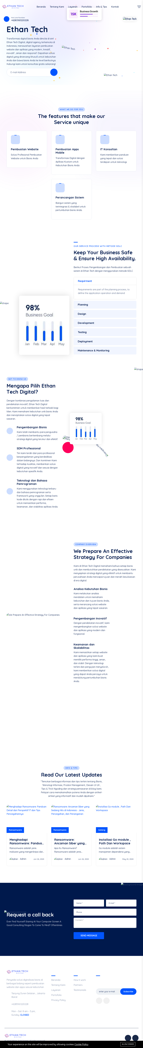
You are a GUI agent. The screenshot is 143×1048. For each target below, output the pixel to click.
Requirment (85, 281)
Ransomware (15, 830)
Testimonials (80, 990)
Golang (101, 830)
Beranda (41, 6)
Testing (82, 332)
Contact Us (121, 732)
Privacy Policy (58, 1000)
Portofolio (87, 6)
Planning (83, 304)
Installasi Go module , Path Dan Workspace (115, 841)
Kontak (115, 6)
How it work (80, 980)
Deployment (85, 341)
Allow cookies (128, 1044)
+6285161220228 (30, 734)
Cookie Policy (81, 1044)
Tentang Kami (57, 6)
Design (82, 313)
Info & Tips (101, 6)
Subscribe (128, 991)
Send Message (89, 935)
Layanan (72, 6)
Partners (78, 985)
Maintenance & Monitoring (93, 350)
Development (86, 323)
